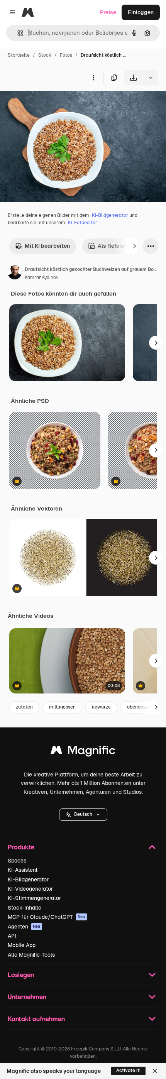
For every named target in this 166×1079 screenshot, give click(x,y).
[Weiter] (134, 246)
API (12, 935)
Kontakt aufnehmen (36, 1019)
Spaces (17, 860)
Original (49, 103)
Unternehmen (27, 997)
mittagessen (62, 707)
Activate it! (128, 1070)
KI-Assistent (22, 869)
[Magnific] (83, 752)
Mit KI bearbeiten (47, 245)
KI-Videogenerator (30, 888)
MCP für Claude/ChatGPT (46, 916)
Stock (44, 55)
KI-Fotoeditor (82, 223)
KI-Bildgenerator (110, 215)
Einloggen (141, 12)
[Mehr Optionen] (93, 77)
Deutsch (83, 814)
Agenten (24, 926)
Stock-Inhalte (24, 907)
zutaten (24, 707)
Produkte (21, 847)
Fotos (66, 55)
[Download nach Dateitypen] (150, 77)
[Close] (154, 1071)
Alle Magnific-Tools (31, 954)
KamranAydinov (41, 277)
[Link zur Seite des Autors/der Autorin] (15, 274)
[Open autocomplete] (17, 33)
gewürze (101, 707)
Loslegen (21, 975)
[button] (83, 814)
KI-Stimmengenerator (34, 898)
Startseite (19, 55)
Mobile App (22, 945)
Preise (108, 12)
